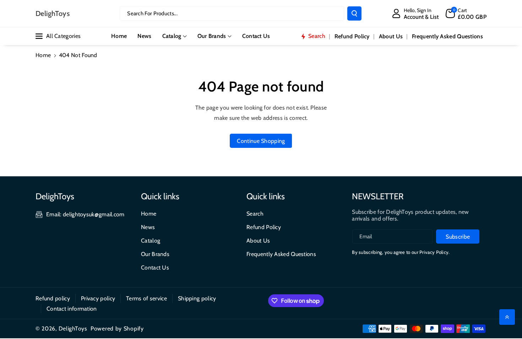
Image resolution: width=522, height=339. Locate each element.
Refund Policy (263, 227)
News (148, 227)
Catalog (171, 36)
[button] (466, 13)
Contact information (72, 308)
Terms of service (146, 298)
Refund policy (53, 298)
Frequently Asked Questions (281, 254)
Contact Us (155, 267)
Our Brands (211, 36)
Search (254, 213)
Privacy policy (98, 298)
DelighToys (73, 328)
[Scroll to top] (507, 317)
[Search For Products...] (354, 13)
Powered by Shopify (117, 328)
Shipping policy (197, 298)
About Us (258, 240)
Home (43, 55)
